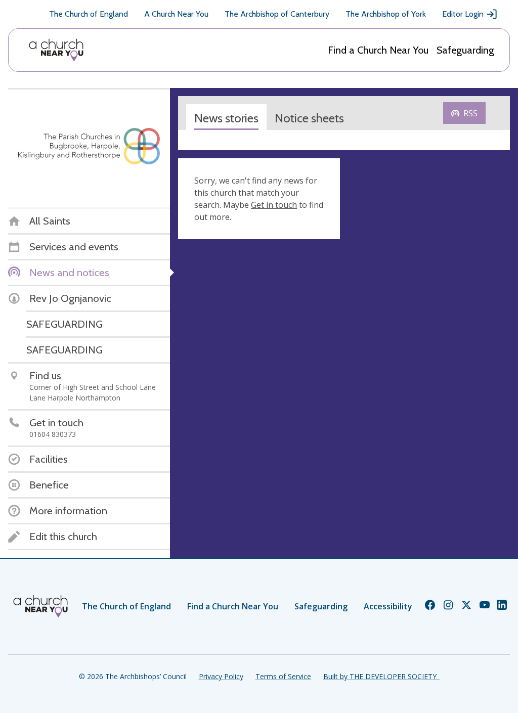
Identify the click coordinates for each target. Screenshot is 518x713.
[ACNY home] (56, 50)
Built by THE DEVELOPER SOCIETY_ (381, 676)
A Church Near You (176, 14)
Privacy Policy (221, 676)
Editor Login (463, 14)
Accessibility (388, 606)
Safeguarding (465, 50)
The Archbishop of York (386, 14)
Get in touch (274, 204)
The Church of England (88, 14)
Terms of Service (283, 676)
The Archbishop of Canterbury (277, 14)
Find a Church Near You (378, 50)
